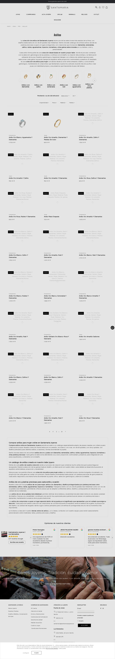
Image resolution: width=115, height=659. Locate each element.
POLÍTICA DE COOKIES (52, 648)
